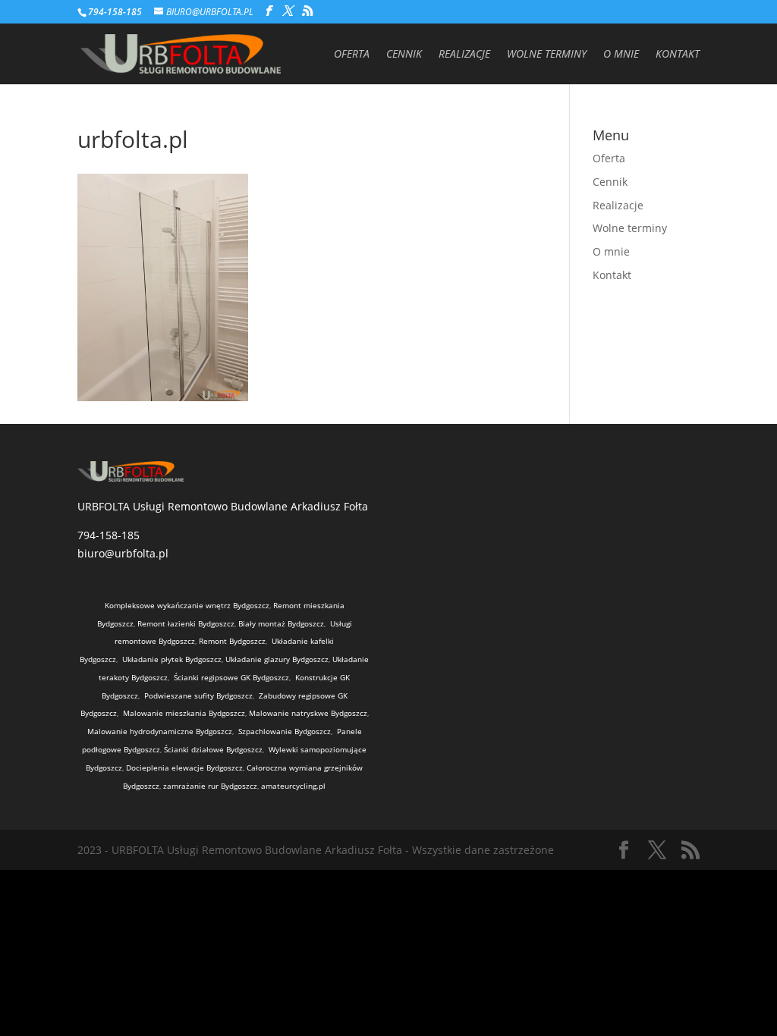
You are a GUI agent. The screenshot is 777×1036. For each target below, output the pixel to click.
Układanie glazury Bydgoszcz (277, 659)
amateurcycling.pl (293, 785)
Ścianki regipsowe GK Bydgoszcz (231, 677)
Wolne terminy (547, 55)
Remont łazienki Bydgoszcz (185, 623)
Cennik (404, 55)
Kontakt (678, 55)
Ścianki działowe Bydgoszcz (213, 749)
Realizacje (464, 55)
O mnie (621, 55)
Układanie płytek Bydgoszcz (172, 659)
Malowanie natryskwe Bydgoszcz (308, 713)
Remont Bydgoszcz (232, 641)
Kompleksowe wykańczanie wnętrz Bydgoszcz (187, 605)
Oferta (352, 55)
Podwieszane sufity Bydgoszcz (198, 695)
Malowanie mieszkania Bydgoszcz (184, 713)
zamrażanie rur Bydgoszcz (210, 785)
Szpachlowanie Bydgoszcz (284, 731)
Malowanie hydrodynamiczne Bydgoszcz (159, 731)
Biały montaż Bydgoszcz (281, 623)
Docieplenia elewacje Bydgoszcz (184, 767)
